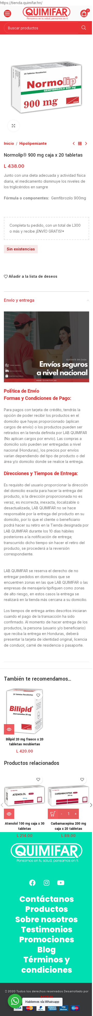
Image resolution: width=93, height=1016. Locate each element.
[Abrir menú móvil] (7, 13)
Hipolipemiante (33, 143)
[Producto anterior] (74, 144)
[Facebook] (32, 882)
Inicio (9, 143)
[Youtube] (60, 882)
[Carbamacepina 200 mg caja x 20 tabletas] (68, 796)
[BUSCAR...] (83, 27)
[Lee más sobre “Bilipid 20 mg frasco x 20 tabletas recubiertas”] (9, 729)
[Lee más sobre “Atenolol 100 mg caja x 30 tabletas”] (9, 814)
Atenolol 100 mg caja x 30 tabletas (24, 826)
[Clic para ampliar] (13, 126)
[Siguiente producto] (86, 144)
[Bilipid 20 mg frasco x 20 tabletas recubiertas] (24, 711)
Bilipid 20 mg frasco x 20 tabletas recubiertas (24, 742)
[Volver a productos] (80, 144)
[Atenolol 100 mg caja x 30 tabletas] (24, 796)
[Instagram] (46, 882)
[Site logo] (47, 13)
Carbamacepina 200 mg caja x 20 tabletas (68, 826)
